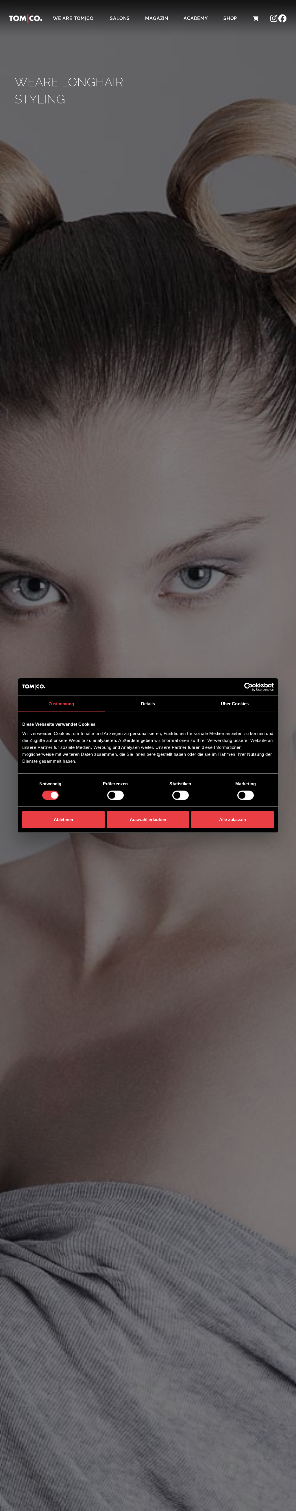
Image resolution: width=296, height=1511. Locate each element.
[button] (255, 18)
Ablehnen (63, 819)
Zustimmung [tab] (61, 703)
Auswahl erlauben (148, 819)
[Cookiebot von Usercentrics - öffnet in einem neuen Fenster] (248, 687)
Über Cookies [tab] (235, 703)
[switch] (115, 795)
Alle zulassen (232, 819)
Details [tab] (148, 703)
